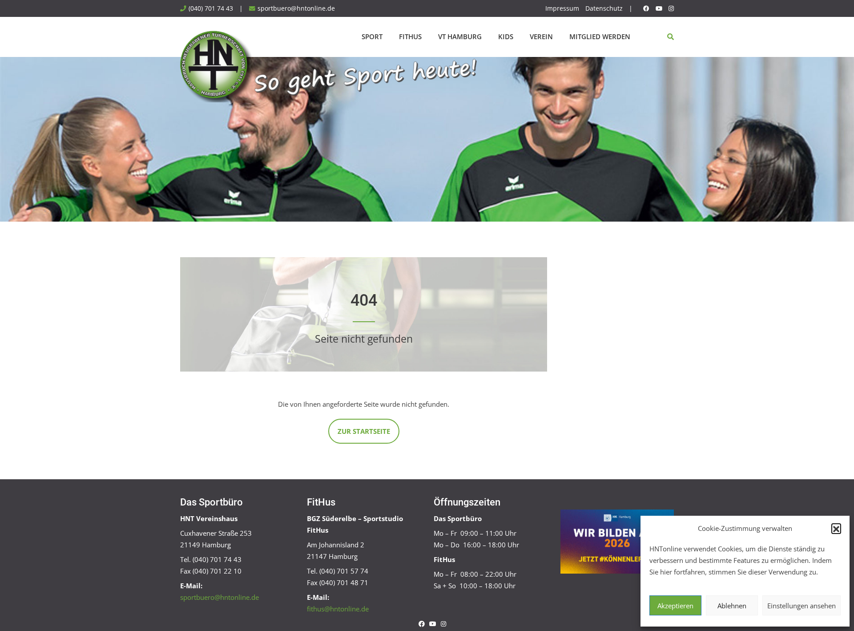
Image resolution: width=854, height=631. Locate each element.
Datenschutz (604, 8)
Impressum (562, 8)
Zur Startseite (364, 431)
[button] (836, 528)
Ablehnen (731, 605)
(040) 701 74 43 (211, 8)
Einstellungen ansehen (801, 605)
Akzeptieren (675, 605)
